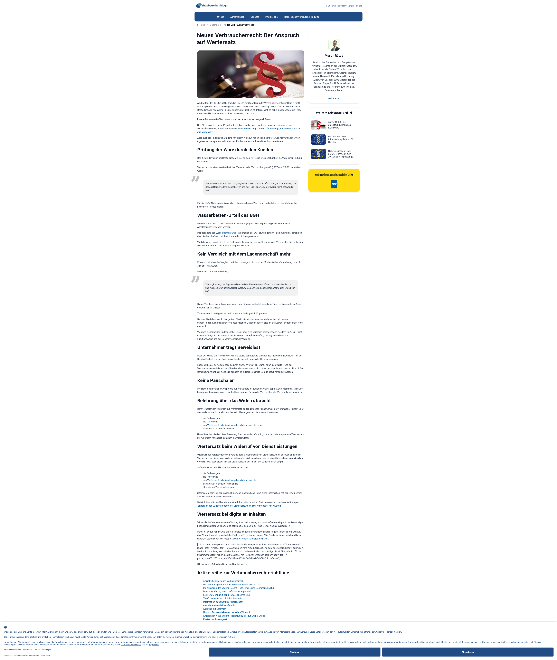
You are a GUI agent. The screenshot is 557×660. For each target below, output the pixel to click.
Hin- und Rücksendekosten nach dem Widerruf (226, 612)
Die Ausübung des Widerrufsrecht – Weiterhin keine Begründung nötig (238, 588)
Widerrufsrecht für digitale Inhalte (250, 538)
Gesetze (214, 24)
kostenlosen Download (259, 141)
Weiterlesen (334, 98)
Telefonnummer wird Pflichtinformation (223, 598)
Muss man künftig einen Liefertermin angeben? (227, 591)
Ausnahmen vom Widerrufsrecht (219, 605)
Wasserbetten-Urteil (226, 232)
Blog (202, 24)
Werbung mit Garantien (214, 609)
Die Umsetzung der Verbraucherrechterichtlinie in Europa (232, 584)
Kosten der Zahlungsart (215, 619)
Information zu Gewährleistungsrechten (223, 602)
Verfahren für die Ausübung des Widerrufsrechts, (232, 480)
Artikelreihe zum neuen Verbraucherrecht (224, 581)
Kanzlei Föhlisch (355, 6)
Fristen (210, 421)
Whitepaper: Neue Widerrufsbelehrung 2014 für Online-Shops (234, 615)
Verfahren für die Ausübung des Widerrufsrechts (231, 425)
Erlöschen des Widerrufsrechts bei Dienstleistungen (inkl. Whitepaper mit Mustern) (240, 505)
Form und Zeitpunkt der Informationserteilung (226, 595)
